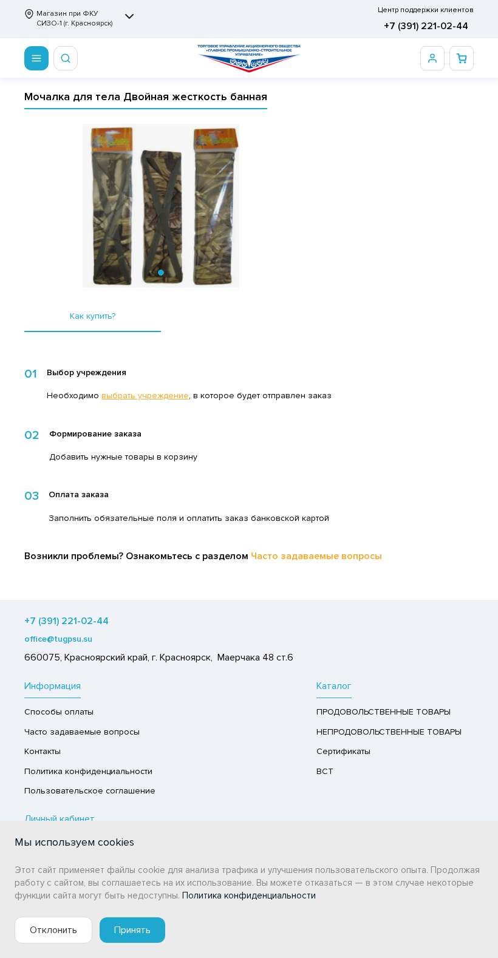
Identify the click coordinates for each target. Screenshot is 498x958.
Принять (132, 930)
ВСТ (324, 771)
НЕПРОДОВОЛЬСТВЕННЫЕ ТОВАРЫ (389, 732)
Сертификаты (343, 751)
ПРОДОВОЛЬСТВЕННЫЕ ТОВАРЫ (383, 712)
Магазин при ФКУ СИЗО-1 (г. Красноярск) (74, 18)
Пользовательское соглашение (89, 791)
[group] (161, 206)
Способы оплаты (59, 712)
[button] (161, 273)
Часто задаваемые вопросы (316, 556)
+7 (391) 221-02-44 (426, 26)
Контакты (42, 751)
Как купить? (92, 316)
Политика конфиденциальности (88, 771)
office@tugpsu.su (58, 639)
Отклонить (53, 930)
